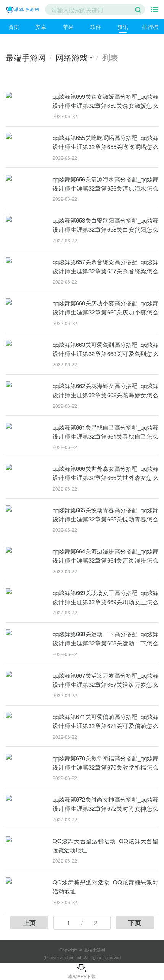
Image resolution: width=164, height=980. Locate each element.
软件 (95, 26)
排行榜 (150, 26)
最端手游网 (26, 57)
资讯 (122, 26)
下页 (134, 922)
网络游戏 (72, 57)
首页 (13, 26)
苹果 (68, 26)
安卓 (40, 26)
